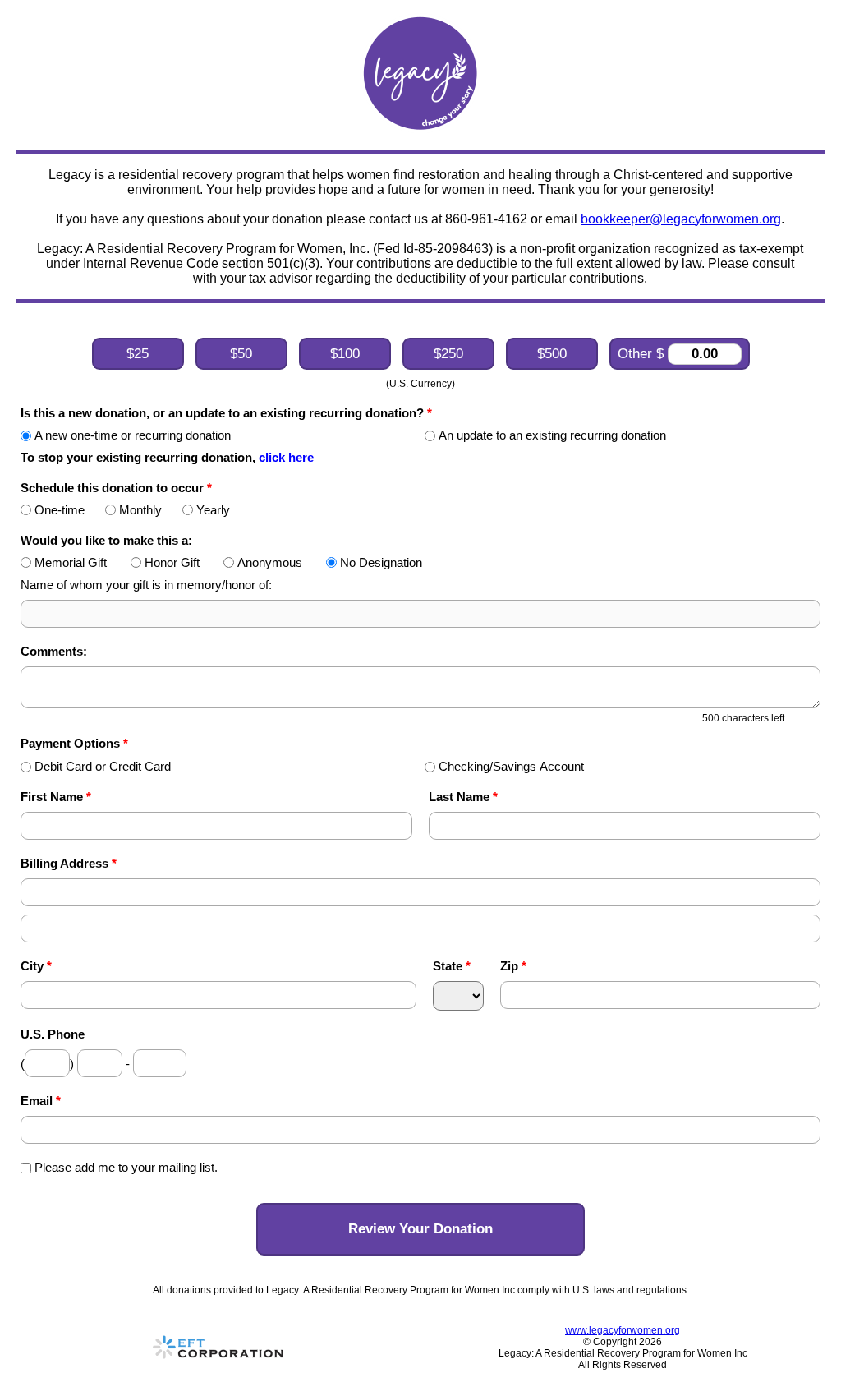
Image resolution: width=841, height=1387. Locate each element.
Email (41, 1101)
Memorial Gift (70, 562)
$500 (552, 354)
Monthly (140, 510)
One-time (59, 510)
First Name (56, 797)
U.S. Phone (53, 1034)
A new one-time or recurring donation (132, 435)
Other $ (643, 354)
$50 (241, 354)
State (452, 966)
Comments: (54, 651)
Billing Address (69, 863)
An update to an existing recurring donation (552, 435)
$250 (448, 354)
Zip (513, 966)
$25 (137, 354)
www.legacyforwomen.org (622, 1330)
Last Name (463, 797)
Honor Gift (172, 562)
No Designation (381, 562)
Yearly (213, 510)
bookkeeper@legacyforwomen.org (681, 219)
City (36, 966)
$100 (345, 354)
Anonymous (269, 562)
